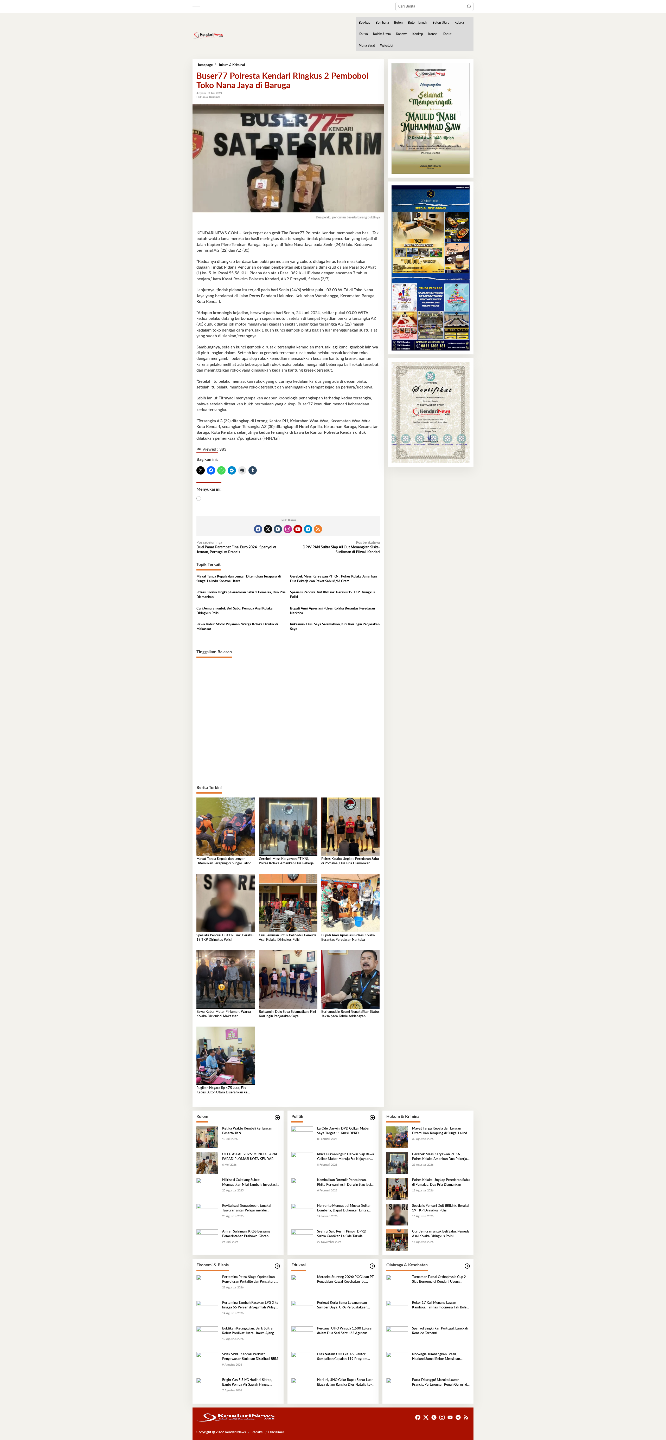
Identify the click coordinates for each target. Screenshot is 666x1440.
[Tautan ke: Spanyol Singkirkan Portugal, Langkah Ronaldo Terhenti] (397, 1337)
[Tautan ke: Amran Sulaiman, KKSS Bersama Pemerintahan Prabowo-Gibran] (207, 1240)
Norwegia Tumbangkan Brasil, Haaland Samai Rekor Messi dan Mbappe (436, 1357)
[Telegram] (308, 529)
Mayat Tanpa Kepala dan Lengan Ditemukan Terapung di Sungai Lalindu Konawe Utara (238, 579)
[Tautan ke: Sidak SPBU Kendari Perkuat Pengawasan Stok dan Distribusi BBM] (207, 1363)
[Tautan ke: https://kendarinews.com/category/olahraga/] (467, 1266)
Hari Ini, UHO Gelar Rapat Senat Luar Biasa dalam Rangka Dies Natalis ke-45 (345, 1382)
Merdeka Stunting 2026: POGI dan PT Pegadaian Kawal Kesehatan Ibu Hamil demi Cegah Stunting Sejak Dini (345, 1279)
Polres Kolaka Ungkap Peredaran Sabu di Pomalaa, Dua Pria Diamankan (241, 595)
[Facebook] (258, 529)
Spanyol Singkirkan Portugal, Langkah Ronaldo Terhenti (440, 1331)
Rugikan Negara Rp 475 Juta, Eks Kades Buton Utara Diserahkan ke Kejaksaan (221, 1090)
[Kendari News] (208, 35)
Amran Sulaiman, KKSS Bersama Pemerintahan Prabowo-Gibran (246, 1234)
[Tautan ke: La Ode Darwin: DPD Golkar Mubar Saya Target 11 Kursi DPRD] (302, 1137)
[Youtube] (297, 529)
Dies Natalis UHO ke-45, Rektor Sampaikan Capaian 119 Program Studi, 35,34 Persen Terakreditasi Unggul (342, 1357)
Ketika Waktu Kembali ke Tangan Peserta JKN (247, 1131)
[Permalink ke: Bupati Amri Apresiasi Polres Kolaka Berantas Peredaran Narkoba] (350, 903)
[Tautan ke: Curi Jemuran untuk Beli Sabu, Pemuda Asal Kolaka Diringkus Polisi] (397, 1240)
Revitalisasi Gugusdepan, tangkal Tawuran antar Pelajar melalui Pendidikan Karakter (246, 1208)
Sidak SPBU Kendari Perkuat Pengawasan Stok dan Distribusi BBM (250, 1357)
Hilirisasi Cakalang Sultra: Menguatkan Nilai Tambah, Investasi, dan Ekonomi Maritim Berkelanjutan (249, 1182)
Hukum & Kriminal (208, 97)
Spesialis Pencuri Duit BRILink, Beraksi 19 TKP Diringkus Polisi (332, 595)
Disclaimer (276, 1432)
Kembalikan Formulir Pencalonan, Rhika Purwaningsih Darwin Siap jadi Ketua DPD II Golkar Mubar (344, 1182)
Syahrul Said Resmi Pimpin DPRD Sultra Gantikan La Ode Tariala (341, 1234)
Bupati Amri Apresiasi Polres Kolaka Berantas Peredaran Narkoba (332, 611)
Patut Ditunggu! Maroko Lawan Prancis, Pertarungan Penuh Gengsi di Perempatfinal (440, 1382)
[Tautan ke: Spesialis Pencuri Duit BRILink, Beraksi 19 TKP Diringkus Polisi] (397, 1214)
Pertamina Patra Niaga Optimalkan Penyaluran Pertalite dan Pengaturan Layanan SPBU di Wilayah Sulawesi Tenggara (249, 1279)
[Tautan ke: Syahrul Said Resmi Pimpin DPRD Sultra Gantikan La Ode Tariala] (302, 1240)
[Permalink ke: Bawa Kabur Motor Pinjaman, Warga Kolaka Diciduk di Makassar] (225, 979)
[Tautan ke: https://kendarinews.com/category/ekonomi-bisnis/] (277, 1266)
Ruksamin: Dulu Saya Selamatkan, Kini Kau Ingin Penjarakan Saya (335, 627)
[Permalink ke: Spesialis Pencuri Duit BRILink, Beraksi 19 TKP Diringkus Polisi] (225, 903)
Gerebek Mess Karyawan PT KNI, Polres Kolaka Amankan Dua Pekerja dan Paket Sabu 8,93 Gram (333, 579)
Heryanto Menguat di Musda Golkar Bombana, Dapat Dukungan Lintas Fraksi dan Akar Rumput (344, 1208)
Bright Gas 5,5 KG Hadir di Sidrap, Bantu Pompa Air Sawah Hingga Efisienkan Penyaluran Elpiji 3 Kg (247, 1382)
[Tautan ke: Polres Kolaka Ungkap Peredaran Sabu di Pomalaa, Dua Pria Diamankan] (397, 1189)
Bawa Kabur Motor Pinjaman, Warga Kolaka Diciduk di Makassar (237, 627)
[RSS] (318, 529)
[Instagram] (288, 529)
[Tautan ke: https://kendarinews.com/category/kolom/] (277, 1117)
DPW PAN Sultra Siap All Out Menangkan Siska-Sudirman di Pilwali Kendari (341, 547)
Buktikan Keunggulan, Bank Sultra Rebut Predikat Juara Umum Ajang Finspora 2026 (248, 1331)
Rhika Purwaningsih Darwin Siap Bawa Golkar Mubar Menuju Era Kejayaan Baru (345, 1157)
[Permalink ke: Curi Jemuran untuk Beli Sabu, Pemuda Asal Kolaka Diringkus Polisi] (288, 903)
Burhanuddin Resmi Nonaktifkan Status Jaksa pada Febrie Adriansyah (350, 1014)
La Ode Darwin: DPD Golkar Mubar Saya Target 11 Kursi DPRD (343, 1131)
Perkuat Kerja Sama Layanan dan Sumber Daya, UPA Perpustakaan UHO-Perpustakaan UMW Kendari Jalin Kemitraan (343, 1305)
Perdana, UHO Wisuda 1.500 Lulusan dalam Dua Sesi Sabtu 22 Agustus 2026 (345, 1331)
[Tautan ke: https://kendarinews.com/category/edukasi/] (372, 1266)
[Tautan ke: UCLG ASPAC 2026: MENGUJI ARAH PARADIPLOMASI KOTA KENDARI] (207, 1163)
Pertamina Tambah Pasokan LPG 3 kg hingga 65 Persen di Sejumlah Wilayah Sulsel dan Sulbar (250, 1305)
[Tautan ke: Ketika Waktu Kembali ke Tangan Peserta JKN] (207, 1137)
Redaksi (257, 1432)
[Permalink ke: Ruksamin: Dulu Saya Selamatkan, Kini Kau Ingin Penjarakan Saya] (288, 979)
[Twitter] (268, 529)
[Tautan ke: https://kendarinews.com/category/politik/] (372, 1117)
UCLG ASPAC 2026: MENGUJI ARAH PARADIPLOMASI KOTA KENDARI (250, 1157)
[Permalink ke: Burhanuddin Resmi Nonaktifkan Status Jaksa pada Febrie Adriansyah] (350, 979)
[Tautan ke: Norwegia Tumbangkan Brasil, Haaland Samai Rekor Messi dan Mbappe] (397, 1363)
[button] (469, 6)
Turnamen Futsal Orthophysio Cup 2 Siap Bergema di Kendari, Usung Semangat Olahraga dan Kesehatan (439, 1279)
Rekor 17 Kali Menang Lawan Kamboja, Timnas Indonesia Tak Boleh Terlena (440, 1305)
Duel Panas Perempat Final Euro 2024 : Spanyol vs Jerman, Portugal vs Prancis (236, 547)
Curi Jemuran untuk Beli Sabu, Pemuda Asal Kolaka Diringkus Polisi (234, 611)
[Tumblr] (278, 529)
